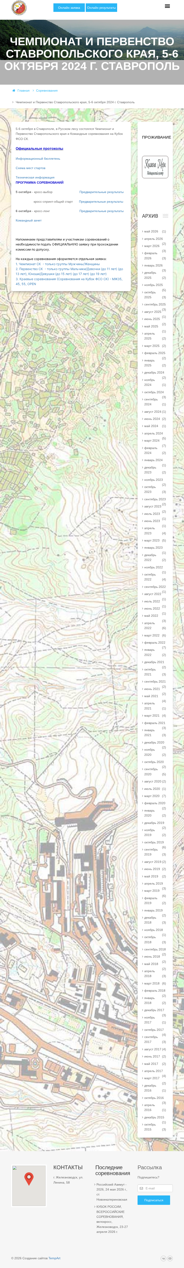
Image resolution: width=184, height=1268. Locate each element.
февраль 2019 (155, 900)
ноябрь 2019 (155, 832)
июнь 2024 (155, 419)
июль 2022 (155, 602)
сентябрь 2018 (155, 950)
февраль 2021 (155, 723)
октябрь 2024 (155, 393)
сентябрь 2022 (155, 587)
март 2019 (155, 891)
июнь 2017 (155, 1056)
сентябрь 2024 (155, 402)
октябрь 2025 (155, 294)
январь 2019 (155, 911)
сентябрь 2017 (155, 1039)
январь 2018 (155, 1000)
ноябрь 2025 (155, 285)
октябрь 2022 (155, 577)
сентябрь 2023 (155, 500)
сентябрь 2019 (155, 852)
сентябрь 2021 (155, 682)
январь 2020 (155, 813)
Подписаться (153, 1200)
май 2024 (155, 426)
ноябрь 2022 (155, 568)
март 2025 (155, 346)
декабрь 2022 (155, 557)
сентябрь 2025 (155, 305)
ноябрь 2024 (155, 382)
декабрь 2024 (155, 373)
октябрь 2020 (155, 762)
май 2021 (155, 697)
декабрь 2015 (155, 1118)
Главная (24, 90)
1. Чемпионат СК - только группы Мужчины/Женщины (58, 264)
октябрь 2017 (155, 1030)
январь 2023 (155, 548)
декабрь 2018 (155, 920)
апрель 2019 (155, 884)
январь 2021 (155, 732)
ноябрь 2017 (155, 1020)
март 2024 (155, 441)
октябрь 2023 (155, 489)
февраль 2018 (155, 991)
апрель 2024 (155, 434)
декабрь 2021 (155, 663)
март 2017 (155, 1079)
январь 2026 (155, 266)
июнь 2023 (155, 521)
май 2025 (155, 327)
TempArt (54, 1258)
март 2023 (155, 540)
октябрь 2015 (155, 1127)
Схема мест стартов (30, 168)
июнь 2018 (155, 957)
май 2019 (155, 876)
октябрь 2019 (155, 843)
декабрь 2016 (155, 1088)
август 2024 (155, 411)
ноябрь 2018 (155, 930)
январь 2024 (155, 461)
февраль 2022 (155, 643)
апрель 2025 (155, 336)
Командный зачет (29, 220)
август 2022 (155, 594)
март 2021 (155, 715)
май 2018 (155, 964)
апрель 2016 (155, 1107)
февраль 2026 (155, 255)
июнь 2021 (155, 689)
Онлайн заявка (69, 7)
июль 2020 (155, 789)
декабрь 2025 (155, 275)
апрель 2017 (155, 1072)
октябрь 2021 (155, 672)
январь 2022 (155, 652)
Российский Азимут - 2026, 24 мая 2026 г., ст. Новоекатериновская (111, 1192)
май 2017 (155, 1064)
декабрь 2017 (155, 1011)
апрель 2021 (155, 705)
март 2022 (155, 635)
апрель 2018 (155, 973)
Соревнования (47, 90)
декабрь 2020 (155, 743)
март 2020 (155, 796)
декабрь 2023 (155, 470)
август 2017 (155, 1049)
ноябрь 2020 (155, 752)
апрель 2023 (155, 530)
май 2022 (155, 616)
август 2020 (155, 781)
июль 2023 (155, 514)
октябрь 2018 (155, 939)
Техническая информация (35, 177)
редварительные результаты (103, 211)
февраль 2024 (155, 450)
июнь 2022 (155, 609)
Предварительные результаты (101, 192)
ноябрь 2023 (155, 480)
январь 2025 (155, 363)
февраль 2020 (155, 804)
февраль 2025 (155, 354)
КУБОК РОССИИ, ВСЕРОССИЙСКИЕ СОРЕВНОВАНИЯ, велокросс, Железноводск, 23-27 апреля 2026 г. (112, 1219)
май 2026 (155, 231)
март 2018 (155, 983)
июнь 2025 (155, 319)
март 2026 (155, 246)
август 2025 (155, 312)
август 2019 (155, 862)
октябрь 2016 (155, 1098)
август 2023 (155, 507)
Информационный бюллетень (38, 158)
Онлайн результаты (101, 7)
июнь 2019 (155, 869)
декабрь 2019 (155, 823)
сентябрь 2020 (155, 771)
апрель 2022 (155, 625)
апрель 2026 (155, 239)
